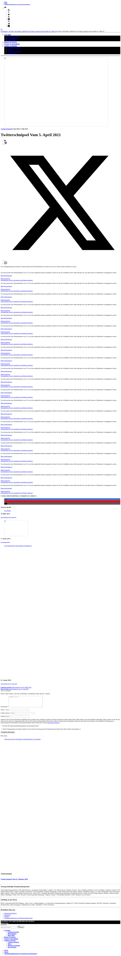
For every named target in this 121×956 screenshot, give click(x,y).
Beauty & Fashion (10, 937)
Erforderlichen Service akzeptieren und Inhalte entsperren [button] (17, 280)
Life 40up (7, 930)
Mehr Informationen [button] (6, 275)
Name (3, 710)
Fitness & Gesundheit (11, 939)
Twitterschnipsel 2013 (5, 542)
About (5, 3)
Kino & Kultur (12, 947)
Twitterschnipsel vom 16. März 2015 (8, 517)
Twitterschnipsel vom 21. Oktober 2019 (14, 879)
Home (5, 2)
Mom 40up (11, 935)
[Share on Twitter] (62, 260)
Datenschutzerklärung (53, 722)
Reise (9, 944)
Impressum (7, 915)
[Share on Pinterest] (5, 144)
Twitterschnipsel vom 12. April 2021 (15, 689)
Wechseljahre (12, 934)
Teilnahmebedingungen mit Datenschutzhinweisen (17, 4)
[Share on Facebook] (5, 141)
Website (3, 716)
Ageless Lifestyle (10, 940)
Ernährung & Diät (13, 932)
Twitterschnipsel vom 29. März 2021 (16, 687)
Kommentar (4, 706)
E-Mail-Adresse (6, 713)
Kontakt (6, 916)
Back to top (4, 923)
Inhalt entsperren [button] (5, 278)
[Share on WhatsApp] (5, 263)
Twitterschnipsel (6, 129)
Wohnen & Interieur (14, 945)
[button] (5, 499)
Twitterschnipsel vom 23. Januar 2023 (9, 683)
